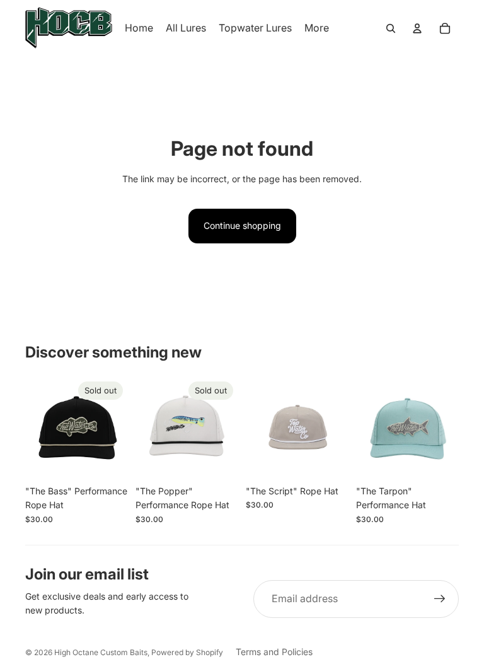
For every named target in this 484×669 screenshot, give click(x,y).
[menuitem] (316, 28)
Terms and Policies (274, 651)
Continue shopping (242, 225)
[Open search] (391, 28)
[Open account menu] (417, 28)
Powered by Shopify (187, 652)
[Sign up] (440, 599)
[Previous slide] (35, 427)
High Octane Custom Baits (100, 652)
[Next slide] (118, 427)
